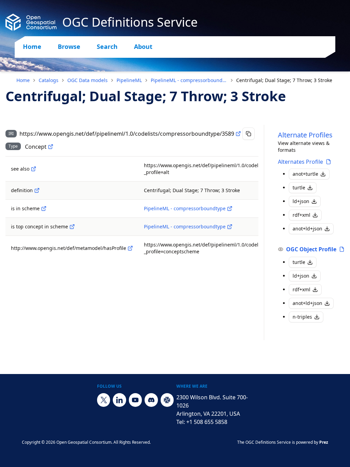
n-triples (302, 316)
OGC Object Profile (311, 249)
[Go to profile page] (328, 161)
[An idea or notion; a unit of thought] (50, 146)
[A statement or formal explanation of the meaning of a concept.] (37, 190)
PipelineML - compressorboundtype (189, 80)
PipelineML (129, 80)
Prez (323, 442)
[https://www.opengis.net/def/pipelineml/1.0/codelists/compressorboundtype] (229, 208)
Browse (69, 46)
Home (32, 46)
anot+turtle (305, 174)
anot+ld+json (307, 228)
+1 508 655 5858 (206, 422)
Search (107, 46)
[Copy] (248, 134)
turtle (299, 187)
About (143, 46)
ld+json (301, 201)
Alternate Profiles (305, 134)
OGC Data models (87, 80)
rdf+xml (301, 215)
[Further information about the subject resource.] (33, 169)
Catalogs (48, 80)
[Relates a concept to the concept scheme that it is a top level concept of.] (72, 226)
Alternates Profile (300, 161)
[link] (284, 80)
